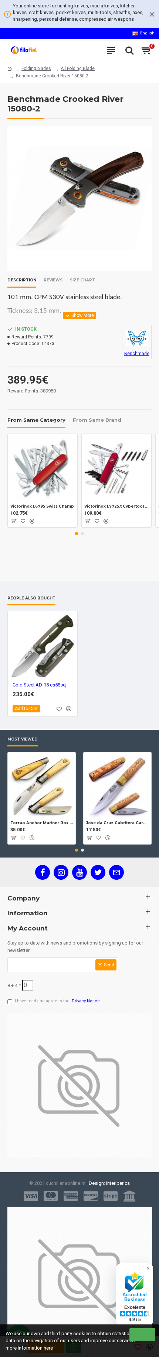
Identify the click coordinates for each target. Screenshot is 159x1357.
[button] (76, 533)
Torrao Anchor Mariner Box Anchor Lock (41, 822)
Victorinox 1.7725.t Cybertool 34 (116, 506)
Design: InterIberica (108, 1183)
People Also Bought (31, 598)
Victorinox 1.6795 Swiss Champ (42, 506)
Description (21, 280)
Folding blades (36, 68)
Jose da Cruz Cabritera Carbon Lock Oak (117, 822)
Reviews (53, 280)
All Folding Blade (78, 68)
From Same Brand (97, 420)
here (48, 1348)
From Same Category (36, 420)
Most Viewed (22, 739)
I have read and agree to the (57, 1001)
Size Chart (82, 280)
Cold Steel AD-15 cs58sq (39, 685)
